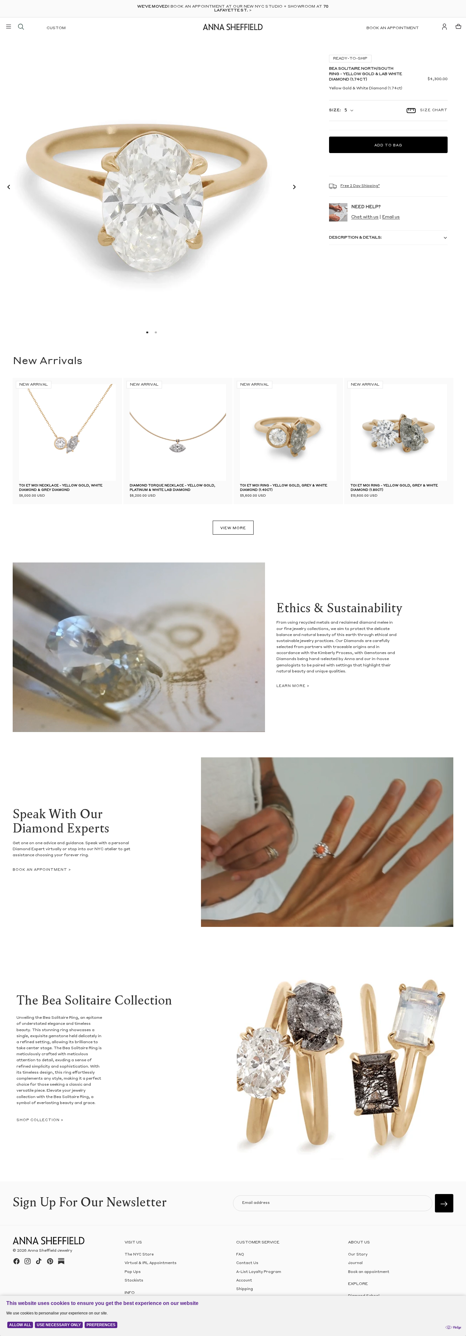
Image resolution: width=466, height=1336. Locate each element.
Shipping (244, 1289)
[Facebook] (16, 1261)
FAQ (240, 1254)
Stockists (134, 1280)
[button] (7, 188)
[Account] (444, 27)
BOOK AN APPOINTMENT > (42, 870)
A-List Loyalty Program (258, 1272)
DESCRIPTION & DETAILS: (355, 238)
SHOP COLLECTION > (39, 1120)
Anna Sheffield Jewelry (50, 1251)
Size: (335, 110)
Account (244, 1280)
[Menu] (8, 26)
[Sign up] (444, 1203)
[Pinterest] (50, 1261)
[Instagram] (27, 1261)
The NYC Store (139, 1254)
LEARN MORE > (292, 686)
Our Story (357, 1254)
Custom (56, 28)
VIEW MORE (233, 528)
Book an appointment (392, 28)
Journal (355, 1263)
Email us (391, 217)
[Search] (21, 27)
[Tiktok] (38, 1261)
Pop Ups (133, 1272)
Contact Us (247, 1263)
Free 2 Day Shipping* (360, 186)
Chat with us (365, 217)
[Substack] (61, 1261)
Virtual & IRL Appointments (151, 1263)
